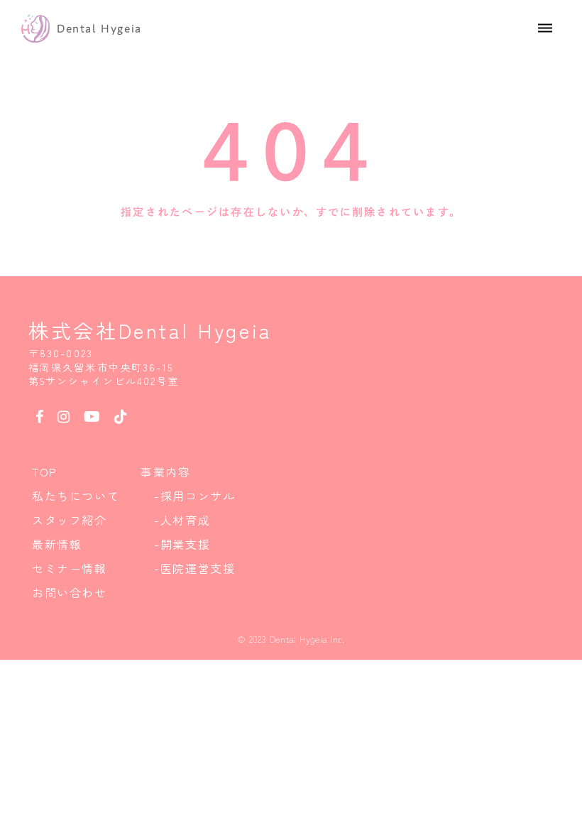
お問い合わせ (69, 592)
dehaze (545, 28)
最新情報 (57, 544)
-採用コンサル (194, 495)
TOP (44, 471)
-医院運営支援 (194, 568)
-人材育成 (182, 519)
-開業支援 (182, 544)
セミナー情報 (69, 568)
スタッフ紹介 (69, 519)
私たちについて (75, 495)
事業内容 (165, 471)
